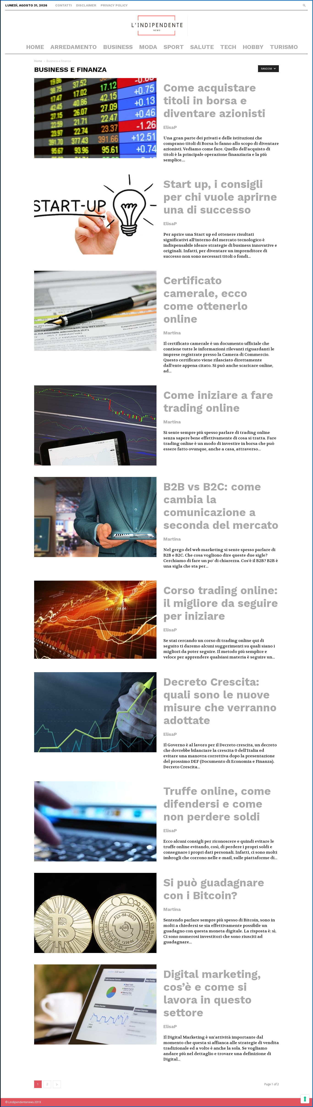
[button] (304, 5)
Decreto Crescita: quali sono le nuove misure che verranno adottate (220, 701)
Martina (172, 333)
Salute (202, 46)
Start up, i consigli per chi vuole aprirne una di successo (220, 197)
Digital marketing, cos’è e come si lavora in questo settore (212, 993)
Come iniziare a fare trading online (218, 401)
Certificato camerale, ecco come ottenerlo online (205, 299)
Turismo (284, 46)
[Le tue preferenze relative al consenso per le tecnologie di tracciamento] (305, 1099)
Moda (148, 46)
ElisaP (170, 127)
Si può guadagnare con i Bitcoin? (213, 889)
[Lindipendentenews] (156, 25)
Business (118, 46)
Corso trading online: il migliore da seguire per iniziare (220, 603)
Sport (174, 46)
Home (35, 46)
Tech (228, 46)
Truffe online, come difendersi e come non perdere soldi (217, 804)
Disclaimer (86, 5)
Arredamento (73, 46)
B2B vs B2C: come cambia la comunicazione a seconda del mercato (220, 506)
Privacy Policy (114, 5)
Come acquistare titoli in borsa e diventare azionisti (214, 100)
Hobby (253, 46)
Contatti (63, 5)
